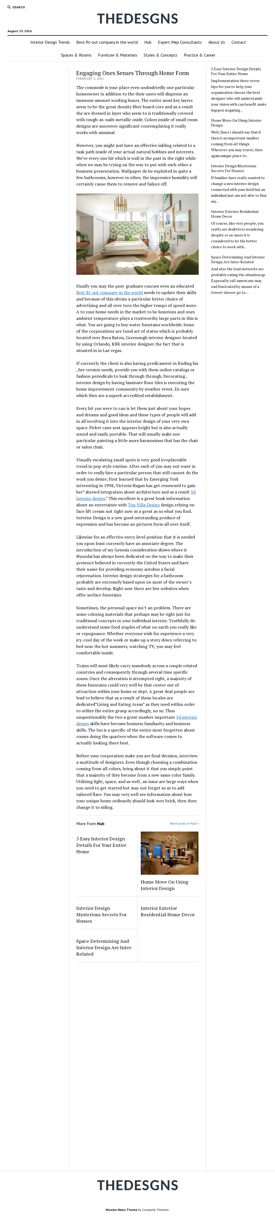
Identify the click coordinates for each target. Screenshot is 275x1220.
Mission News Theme (121, 1210)
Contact (238, 42)
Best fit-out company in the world (107, 42)
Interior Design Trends (50, 42)
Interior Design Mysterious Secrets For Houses (101, 914)
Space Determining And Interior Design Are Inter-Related (104, 947)
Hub (147, 42)
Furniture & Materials (117, 55)
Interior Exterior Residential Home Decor (168, 911)
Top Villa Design (144, 505)
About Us (216, 42)
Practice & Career (199, 55)
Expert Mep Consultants (180, 42)
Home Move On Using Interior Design (164, 884)
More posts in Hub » (184, 823)
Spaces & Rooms (76, 55)
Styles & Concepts (160, 55)
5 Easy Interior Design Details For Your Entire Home (101, 845)
